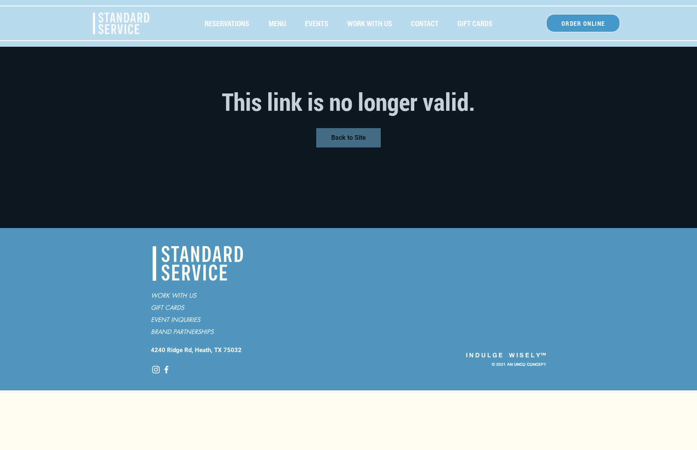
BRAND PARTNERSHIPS (182, 332)
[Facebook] (166, 370)
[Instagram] (156, 370)
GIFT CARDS (167, 307)
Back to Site (348, 137)
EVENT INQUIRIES (175, 320)
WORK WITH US (173, 295)
